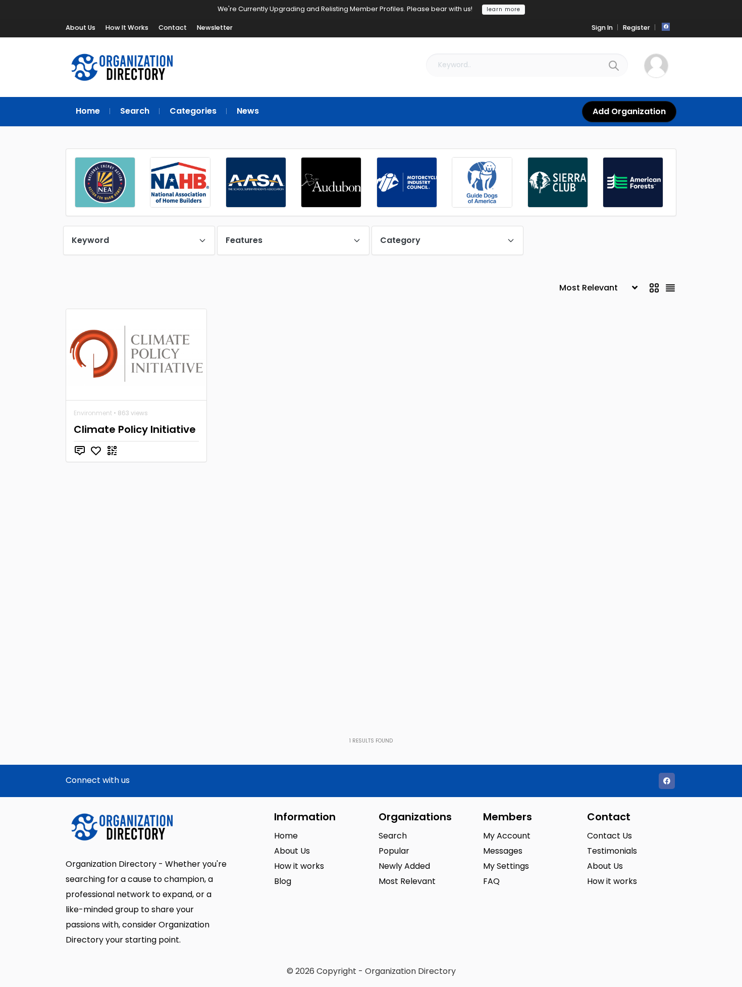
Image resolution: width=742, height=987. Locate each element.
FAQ (491, 881)
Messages (502, 851)
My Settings (506, 866)
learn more (503, 9)
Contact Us (609, 836)
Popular (394, 851)
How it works (299, 866)
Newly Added (404, 866)
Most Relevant (407, 881)
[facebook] (666, 27)
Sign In (602, 27)
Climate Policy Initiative (135, 429)
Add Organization (629, 111)
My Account (507, 836)
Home (286, 836)
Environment (93, 413)
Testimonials (612, 851)
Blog (282, 881)
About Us (292, 851)
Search (393, 836)
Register (636, 27)
